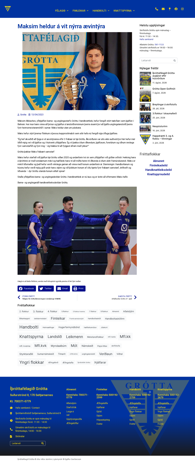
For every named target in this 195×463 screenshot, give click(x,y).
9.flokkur (104, 311)
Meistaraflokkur (95, 337)
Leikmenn (74, 336)
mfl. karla (111, 337)
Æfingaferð (53, 362)
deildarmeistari (40, 318)
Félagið (60, 10)
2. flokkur (24, 311)
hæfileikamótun (90, 327)
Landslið (55, 336)
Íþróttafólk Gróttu (84, 362)
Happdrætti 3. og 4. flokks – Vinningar (163, 137)
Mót (74, 345)
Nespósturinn (159, 126)
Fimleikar (58, 318)
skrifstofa (115, 346)
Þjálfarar (100, 362)
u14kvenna (74, 354)
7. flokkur (92, 311)
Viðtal (120, 354)
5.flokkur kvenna (79, 311)
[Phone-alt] (157, 9)
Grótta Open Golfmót (163, 88)
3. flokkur (38, 311)
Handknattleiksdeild (158, 170)
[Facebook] (176, 9)
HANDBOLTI (99, 10)
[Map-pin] (169, 9)
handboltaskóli (94, 318)
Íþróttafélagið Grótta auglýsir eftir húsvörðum (163, 76)
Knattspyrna (31, 336)
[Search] (42, 443)
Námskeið (87, 345)
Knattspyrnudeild (158, 174)
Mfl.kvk (41, 345)
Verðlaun (105, 354)
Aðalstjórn (128, 311)
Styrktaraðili (26, 353)
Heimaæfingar (48, 327)
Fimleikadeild (158, 165)
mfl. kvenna (24, 346)
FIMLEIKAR (79, 10)
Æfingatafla (68, 362)
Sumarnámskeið (45, 354)
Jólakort (104, 327)
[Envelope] (163, 9)
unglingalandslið (88, 354)
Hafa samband (146, 39)
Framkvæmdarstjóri (77, 319)
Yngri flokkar (31, 362)
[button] (27, 288)
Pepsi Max (102, 346)
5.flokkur (65, 311)
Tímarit (62, 354)
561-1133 (159, 44)
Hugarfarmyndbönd (69, 327)
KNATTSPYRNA (123, 10)
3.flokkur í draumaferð (164, 113)
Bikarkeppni (24, 318)
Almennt (115, 311)
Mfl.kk (125, 336)
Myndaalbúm (59, 345)
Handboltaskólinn (114, 318)
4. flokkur (52, 311)
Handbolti (28, 326)
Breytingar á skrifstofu (164, 104)
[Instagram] (182, 9)
